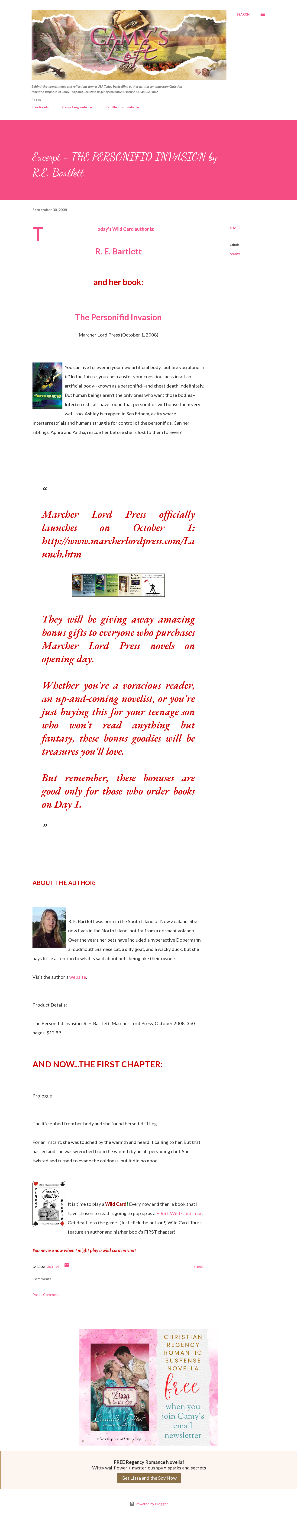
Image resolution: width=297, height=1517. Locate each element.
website (77, 977)
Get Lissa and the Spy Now (149, 1478)
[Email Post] (67, 1267)
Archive (235, 254)
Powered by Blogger (151, 1504)
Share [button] (235, 228)
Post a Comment (45, 1294)
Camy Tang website (77, 107)
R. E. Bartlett (118, 251)
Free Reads (40, 107)
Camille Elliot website (122, 107)
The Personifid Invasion (118, 317)
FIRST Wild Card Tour (179, 1213)
